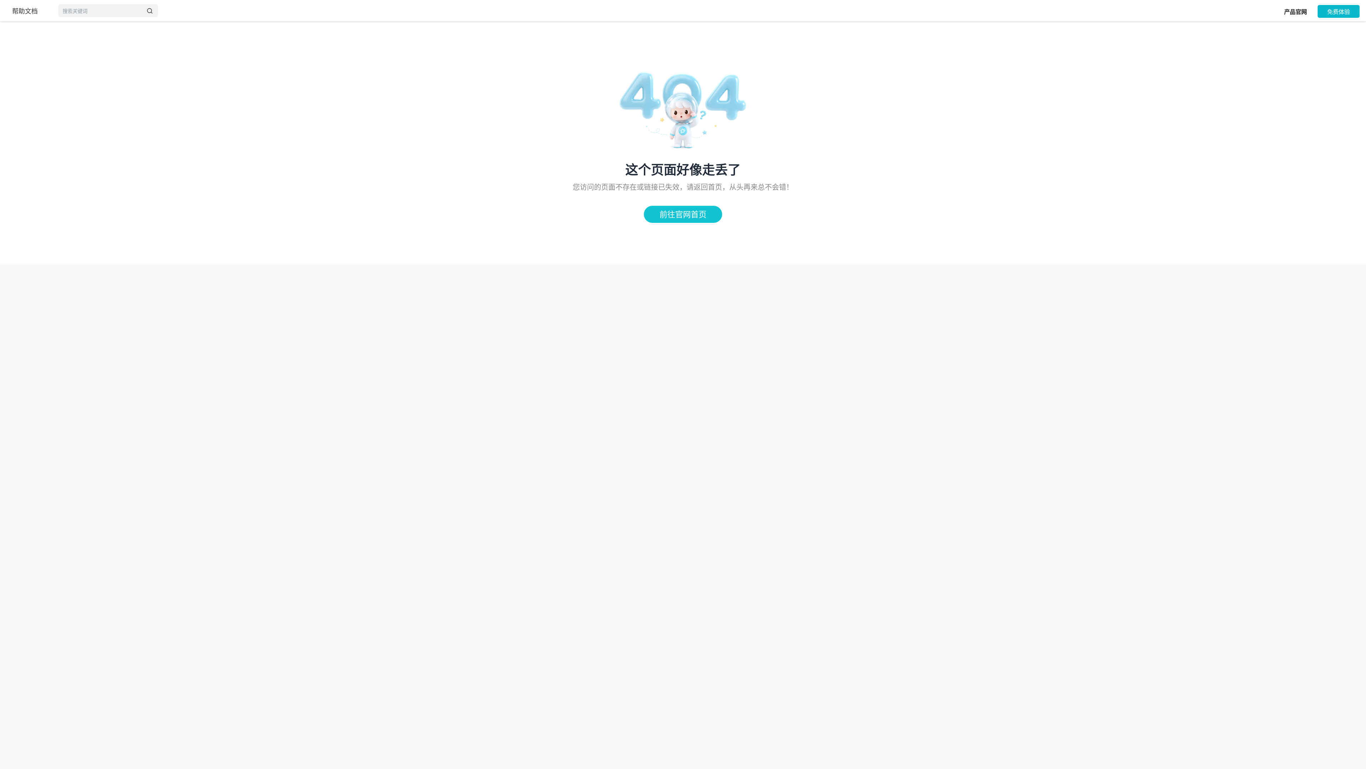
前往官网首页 (683, 214)
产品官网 (1295, 11)
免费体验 (1338, 11)
